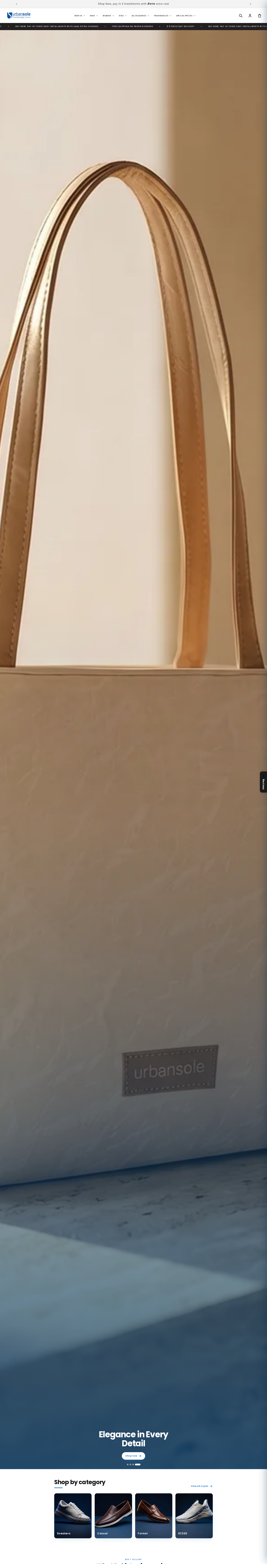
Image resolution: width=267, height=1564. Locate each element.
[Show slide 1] (128, 1464)
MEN (92, 15)
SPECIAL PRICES (184, 15)
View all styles (199, 1486)
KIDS (121, 15)
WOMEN (107, 15)
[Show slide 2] (130, 1464)
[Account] (250, 15)
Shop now (131, 1455)
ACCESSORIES (139, 15)
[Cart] (259, 15)
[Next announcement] (250, 4)
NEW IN (78, 15)
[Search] (240, 15)
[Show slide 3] (133, 1464)
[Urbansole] (18, 15)
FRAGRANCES (161, 15)
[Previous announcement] (16, 4)
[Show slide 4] (137, 1464)
